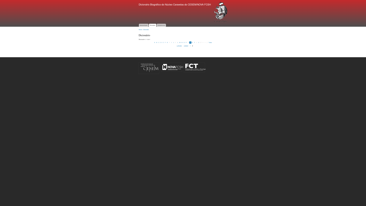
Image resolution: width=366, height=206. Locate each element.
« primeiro (179, 46)
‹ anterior (185, 46)
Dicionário (152, 25)
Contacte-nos (161, 25)
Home (140, 29)
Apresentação (143, 25)
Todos (210, 42)
